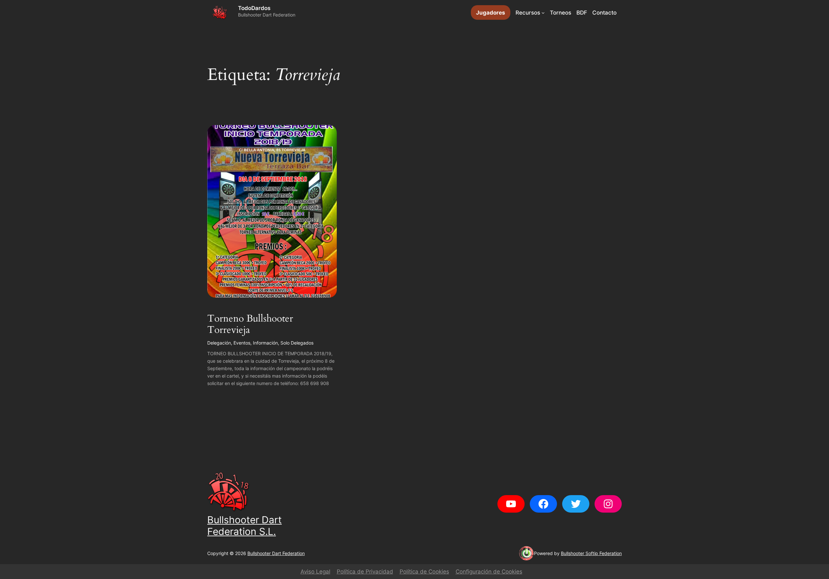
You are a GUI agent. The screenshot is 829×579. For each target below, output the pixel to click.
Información (265, 343)
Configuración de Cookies (489, 571)
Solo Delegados (296, 343)
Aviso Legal (315, 571)
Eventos (241, 343)
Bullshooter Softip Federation (591, 553)
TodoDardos (254, 8)
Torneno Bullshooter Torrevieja (250, 324)
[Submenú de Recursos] (543, 12)
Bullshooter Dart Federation (276, 553)
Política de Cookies (424, 571)
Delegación (219, 343)
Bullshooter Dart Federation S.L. (244, 525)
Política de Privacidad (365, 571)
